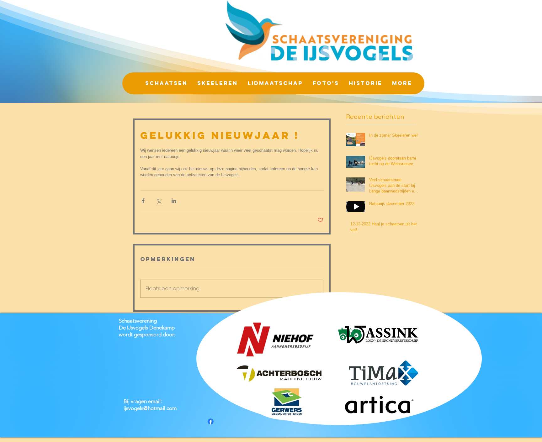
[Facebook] (211, 421)
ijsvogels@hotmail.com (150, 408)
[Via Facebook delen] (143, 201)
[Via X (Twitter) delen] (159, 201)
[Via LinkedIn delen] (174, 201)
